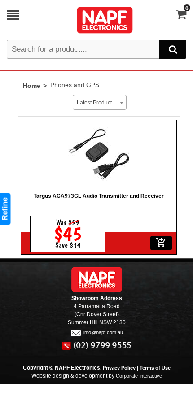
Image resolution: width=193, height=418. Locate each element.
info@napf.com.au (103, 332)
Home (31, 85)
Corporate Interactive (139, 376)
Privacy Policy (119, 367)
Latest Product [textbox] (94, 103)
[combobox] (100, 102)
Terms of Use (155, 367)
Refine (5, 209)
